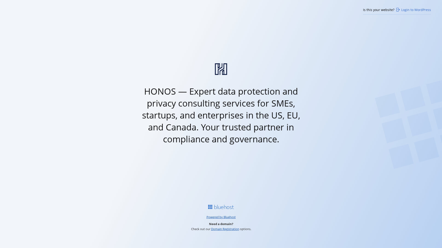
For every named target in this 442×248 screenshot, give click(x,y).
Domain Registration (225, 229)
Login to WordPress (416, 10)
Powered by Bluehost (221, 217)
